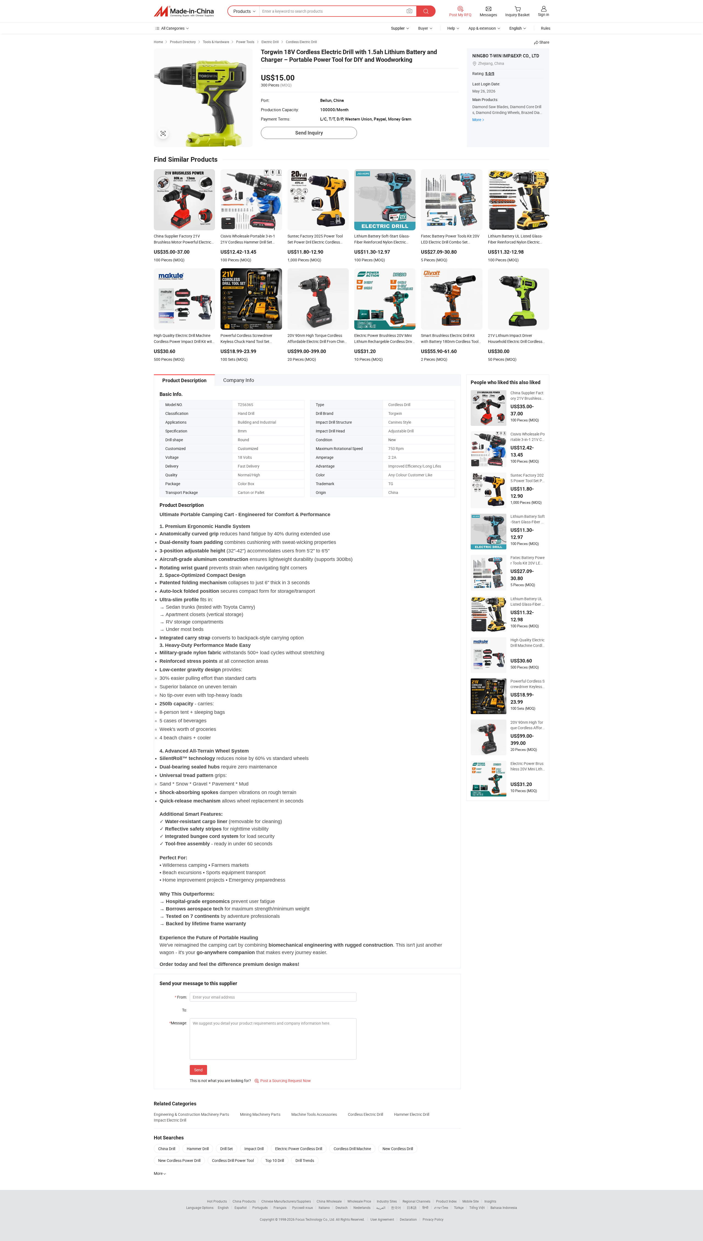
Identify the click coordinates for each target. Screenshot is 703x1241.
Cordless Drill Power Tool (233, 1160)
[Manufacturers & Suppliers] (184, 11)
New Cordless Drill (398, 1148)
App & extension (482, 28)
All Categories (173, 28)
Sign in (543, 14)
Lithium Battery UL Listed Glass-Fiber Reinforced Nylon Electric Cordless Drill (527, 601)
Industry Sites (387, 1201)
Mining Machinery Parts (260, 1114)
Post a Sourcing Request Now (283, 1080)
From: (181, 997)
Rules (545, 28)
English (223, 1207)
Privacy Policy (433, 1219)
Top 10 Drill (274, 1160)
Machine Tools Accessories (314, 1114)
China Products (244, 1201)
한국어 (396, 1207)
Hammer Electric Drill (411, 1114)
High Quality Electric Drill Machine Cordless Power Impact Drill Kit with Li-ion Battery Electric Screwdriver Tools (527, 642)
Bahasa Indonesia (503, 1207)
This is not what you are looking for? (220, 1080)
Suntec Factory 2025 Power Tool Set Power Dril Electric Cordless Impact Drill (527, 478)
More (476, 119)
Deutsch (342, 1207)
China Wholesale (329, 1201)
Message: (178, 1022)
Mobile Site (470, 1201)
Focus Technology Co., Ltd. (315, 1219)
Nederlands (361, 1207)
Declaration (408, 1219)
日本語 (412, 1207)
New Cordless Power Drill (179, 1160)
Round (243, 439)
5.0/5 (489, 73)
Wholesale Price (359, 1201)
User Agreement (382, 1219)
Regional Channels (416, 1201)
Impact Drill (254, 1148)
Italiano (324, 1207)
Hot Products (217, 1201)
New (392, 439)
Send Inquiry (309, 133)
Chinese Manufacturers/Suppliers (286, 1201)
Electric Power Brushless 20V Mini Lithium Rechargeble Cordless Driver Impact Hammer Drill (527, 766)
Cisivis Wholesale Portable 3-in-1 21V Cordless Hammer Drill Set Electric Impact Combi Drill (527, 436)
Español (241, 1207)
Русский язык (302, 1207)
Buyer (423, 28)
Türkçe (459, 1207)
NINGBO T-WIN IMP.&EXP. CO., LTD (505, 56)
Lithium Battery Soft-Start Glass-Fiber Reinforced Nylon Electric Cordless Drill (527, 519)
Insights (490, 1201)
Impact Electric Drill (170, 1120)
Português (260, 1207)
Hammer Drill (198, 1148)
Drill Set (226, 1148)
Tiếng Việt (477, 1207)
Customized (248, 448)
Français (280, 1207)
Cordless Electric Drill (365, 1114)
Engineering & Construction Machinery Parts (191, 1114)
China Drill (166, 1148)
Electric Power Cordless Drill (298, 1148)
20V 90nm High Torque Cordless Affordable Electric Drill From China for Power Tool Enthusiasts (527, 725)
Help (451, 28)
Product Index (446, 1201)
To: (184, 1010)
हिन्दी (425, 1207)
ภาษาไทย (441, 1207)
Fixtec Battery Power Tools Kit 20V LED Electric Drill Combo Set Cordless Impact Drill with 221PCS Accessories (527, 560)
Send (198, 1069)
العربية (380, 1207)
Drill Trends (304, 1160)
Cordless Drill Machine (352, 1148)
